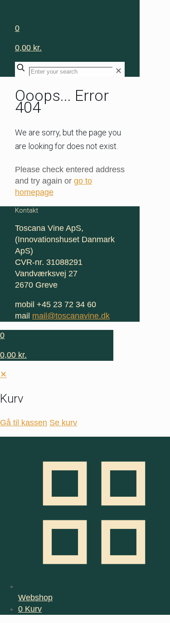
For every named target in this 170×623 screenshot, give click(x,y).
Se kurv (63, 422)
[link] (118, 70)
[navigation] (85, 399)
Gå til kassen (23, 422)
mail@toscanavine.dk (71, 315)
